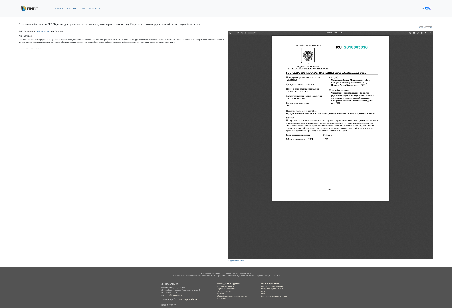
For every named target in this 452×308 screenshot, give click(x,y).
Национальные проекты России (274, 296)
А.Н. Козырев (42, 31)
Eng (422, 8)
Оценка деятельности (225, 286)
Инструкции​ (221, 298)
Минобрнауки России (270, 284)
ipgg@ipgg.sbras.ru (174, 295)
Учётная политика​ (224, 291)
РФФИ (263, 291)
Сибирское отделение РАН (272, 289)
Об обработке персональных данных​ (232, 296)
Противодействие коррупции (228, 284)
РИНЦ (421, 28)
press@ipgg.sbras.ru (189, 299)
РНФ (263, 293)
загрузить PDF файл (236, 260)
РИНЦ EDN (428, 28)
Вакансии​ (220, 293)
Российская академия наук (272, 286)
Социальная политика (226, 289)
